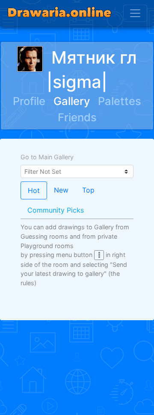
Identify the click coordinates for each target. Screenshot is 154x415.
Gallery (71, 101)
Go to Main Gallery (47, 157)
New (61, 190)
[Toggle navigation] (135, 13)
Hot (34, 190)
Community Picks (55, 210)
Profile (29, 101)
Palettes (119, 101)
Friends (77, 117)
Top (88, 190)
